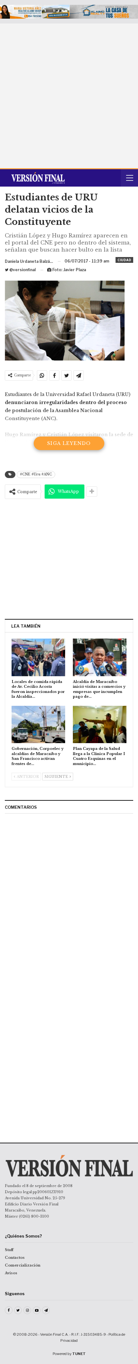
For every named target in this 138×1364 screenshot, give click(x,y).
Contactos (15, 1257)
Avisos (11, 1273)
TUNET (79, 1353)
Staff (9, 1250)
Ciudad (124, 260)
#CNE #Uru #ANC (36, 474)
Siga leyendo (69, 443)
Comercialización (22, 1265)
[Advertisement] (69, 96)
